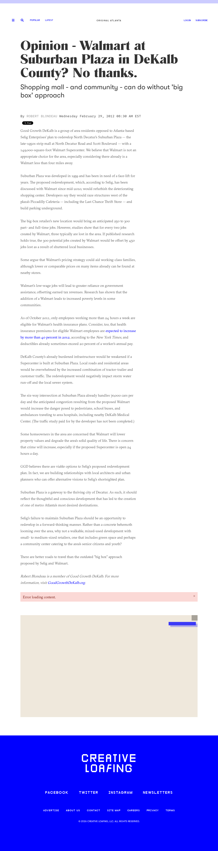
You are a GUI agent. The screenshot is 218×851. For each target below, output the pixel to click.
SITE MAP (113, 810)
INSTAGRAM (120, 793)
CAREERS (133, 810)
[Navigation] (12, 20)
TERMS (170, 810)
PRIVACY (153, 810)
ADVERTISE (51, 810)
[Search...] (22, 20)
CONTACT (93, 810)
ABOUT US (73, 810)
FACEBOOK (57, 793)
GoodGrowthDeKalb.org (66, 582)
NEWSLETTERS (158, 793)
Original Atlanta (109, 20)
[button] (195, 618)
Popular (35, 20)
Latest (49, 20)
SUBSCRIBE (202, 20)
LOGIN (187, 20)
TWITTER (88, 793)
